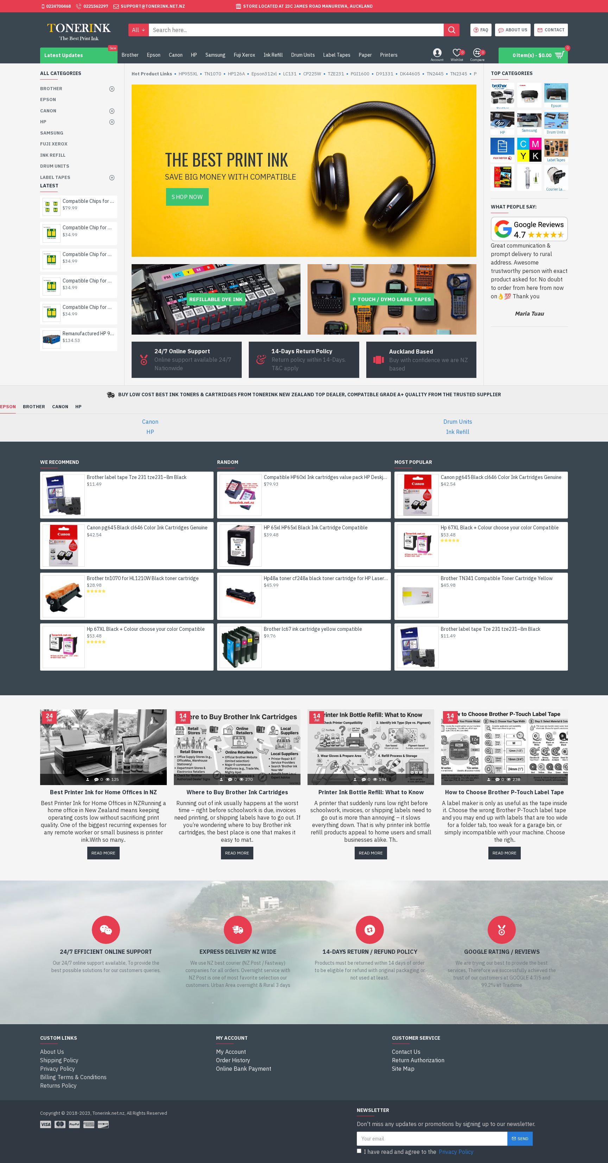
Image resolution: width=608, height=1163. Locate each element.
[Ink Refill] (529, 150)
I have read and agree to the (419, 1151)
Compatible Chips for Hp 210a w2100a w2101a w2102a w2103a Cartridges (89, 201)
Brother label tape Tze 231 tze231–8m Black (136, 477)
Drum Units (457, 421)
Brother (34, 407)
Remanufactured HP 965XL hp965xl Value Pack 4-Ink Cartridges (89, 333)
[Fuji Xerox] (502, 150)
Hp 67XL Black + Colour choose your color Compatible (146, 629)
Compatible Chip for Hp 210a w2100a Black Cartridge (89, 307)
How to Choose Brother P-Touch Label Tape (504, 792)
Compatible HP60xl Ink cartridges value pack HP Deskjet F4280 (326, 477)
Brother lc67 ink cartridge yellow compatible (313, 629)
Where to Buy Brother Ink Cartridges (237, 792)
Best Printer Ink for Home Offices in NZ (103, 792)
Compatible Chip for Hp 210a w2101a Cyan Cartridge (89, 281)
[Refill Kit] (529, 177)
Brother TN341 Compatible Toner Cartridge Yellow (497, 578)
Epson (8, 407)
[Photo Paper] (502, 177)
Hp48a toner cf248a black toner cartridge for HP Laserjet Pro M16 (326, 578)
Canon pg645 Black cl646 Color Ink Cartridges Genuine (147, 527)
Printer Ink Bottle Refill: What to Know (371, 792)
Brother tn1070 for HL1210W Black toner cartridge (143, 578)
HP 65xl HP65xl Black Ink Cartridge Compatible (316, 527)
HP (78, 407)
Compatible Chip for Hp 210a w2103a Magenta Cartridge (89, 227)
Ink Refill (457, 431)
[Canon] (529, 95)
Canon (60, 407)
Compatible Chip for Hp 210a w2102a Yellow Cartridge (89, 254)
